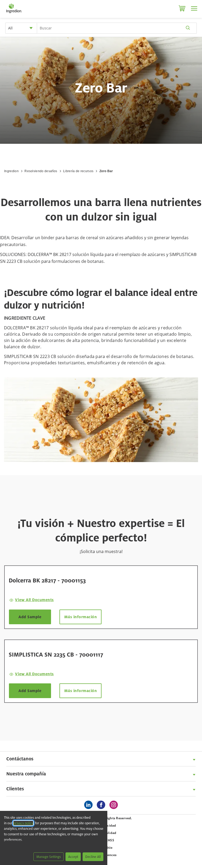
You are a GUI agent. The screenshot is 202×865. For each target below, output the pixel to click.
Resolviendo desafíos (40, 171)
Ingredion (11, 171)
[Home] (14, 13)
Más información (80, 616)
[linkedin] (89, 805)
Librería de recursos (78, 171)
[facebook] (102, 805)
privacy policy (23, 823)
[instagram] (114, 805)
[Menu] (194, 8)
